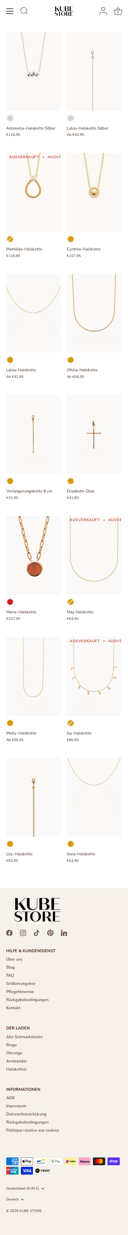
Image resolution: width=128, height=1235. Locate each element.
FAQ (10, 975)
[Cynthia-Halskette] (94, 192)
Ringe (11, 1045)
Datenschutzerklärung (26, 1114)
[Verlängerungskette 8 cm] (33, 434)
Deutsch (12, 1199)
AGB (10, 1098)
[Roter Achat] (10, 602)
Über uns (14, 959)
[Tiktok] (37, 932)
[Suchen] (24, 12)
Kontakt (13, 1008)
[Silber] (10, 118)
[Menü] (10, 11)
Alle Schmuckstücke (24, 1037)
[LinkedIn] (64, 932)
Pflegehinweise (20, 992)
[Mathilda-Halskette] (33, 192)
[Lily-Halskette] (33, 797)
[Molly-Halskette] (33, 676)
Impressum (16, 1106)
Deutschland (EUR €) (22, 1188)
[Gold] (10, 239)
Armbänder (16, 1061)
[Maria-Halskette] (33, 555)
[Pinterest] (50, 932)
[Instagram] (23, 932)
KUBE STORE (31, 1211)
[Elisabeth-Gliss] (94, 434)
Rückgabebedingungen (27, 1000)
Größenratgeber (21, 983)
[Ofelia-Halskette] (94, 313)
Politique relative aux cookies (32, 1130)
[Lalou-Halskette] (33, 313)
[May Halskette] (94, 555)
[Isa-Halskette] (94, 676)
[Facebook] (9, 932)
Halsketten (16, 1069)
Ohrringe (14, 1053)
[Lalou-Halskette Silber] (94, 71)
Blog (10, 967)
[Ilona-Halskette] (94, 797)
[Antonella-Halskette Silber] (33, 71)
